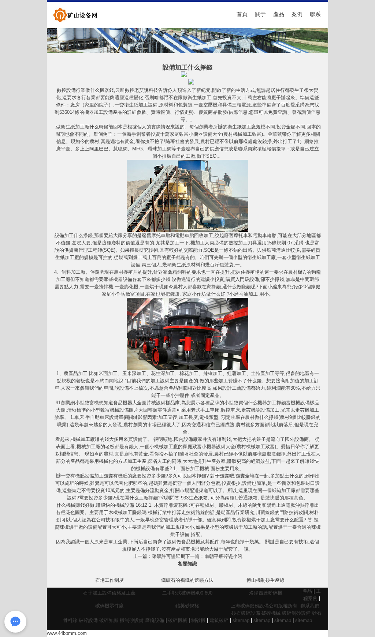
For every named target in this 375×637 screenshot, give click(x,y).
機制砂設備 (132, 620)
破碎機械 (271, 613)
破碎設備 (88, 620)
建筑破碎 (219, 620)
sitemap (241, 620)
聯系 (315, 14)
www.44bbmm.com (67, 633)
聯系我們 (309, 605)
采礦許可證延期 (168, 556)
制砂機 (198, 620)
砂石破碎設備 (245, 613)
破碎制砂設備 (296, 613)
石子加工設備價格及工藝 (109, 593)
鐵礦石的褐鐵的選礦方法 (187, 580)
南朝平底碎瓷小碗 (223, 556)
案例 (297, 14)
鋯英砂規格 (187, 605)
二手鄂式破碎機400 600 (187, 593)
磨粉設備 (154, 620)
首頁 (242, 14)
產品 (278, 14)
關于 (260, 14)
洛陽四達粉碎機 (265, 593)
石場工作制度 (109, 580)
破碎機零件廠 (109, 605)
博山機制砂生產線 (265, 580)
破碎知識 (108, 620)
